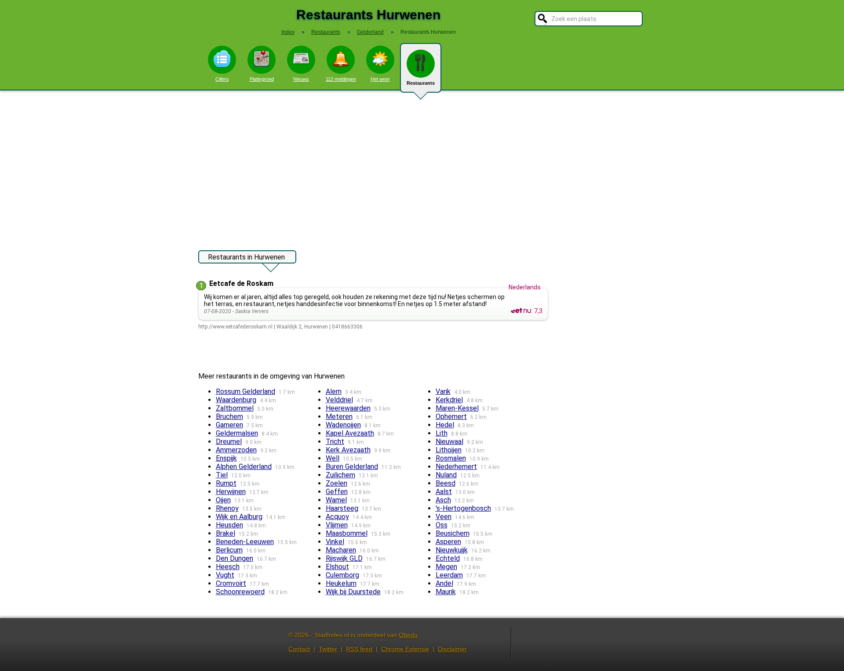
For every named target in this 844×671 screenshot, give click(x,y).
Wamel (336, 500)
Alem (334, 391)
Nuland (446, 475)
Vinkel (335, 542)
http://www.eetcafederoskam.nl (235, 327)
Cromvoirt (231, 583)
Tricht (335, 441)
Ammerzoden (236, 450)
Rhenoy (227, 508)
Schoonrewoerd (240, 592)
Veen (443, 516)
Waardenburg (236, 400)
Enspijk (226, 458)
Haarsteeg (342, 508)
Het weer (380, 79)
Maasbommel (346, 533)
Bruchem (229, 416)
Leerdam (449, 575)
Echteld (448, 558)
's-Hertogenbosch (463, 508)
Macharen (341, 550)
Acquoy (337, 516)
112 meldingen (341, 79)
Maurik (446, 592)
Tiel (222, 475)
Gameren (229, 425)
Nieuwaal (449, 441)
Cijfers (222, 79)
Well (332, 458)
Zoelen (336, 483)
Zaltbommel (235, 408)
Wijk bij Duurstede (353, 592)
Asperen (448, 542)
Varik (443, 391)
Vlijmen (337, 525)
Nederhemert (456, 466)
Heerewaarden (348, 408)
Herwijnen (231, 491)
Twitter (328, 649)
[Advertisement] (422, 166)
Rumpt (226, 483)
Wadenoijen (343, 425)
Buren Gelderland (352, 466)
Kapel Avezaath (350, 433)
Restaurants (421, 83)
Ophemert (451, 416)
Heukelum (341, 583)
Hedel (445, 425)
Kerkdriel (449, 400)
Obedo (408, 635)
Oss (441, 525)
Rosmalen (451, 458)
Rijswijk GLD (344, 558)
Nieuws (301, 79)
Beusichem (452, 533)
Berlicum (229, 550)
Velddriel (339, 400)
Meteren (339, 416)
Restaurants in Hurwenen (246, 257)
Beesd (445, 483)
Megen (446, 567)
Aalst (444, 491)
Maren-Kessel (457, 408)
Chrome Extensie (405, 649)
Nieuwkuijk (452, 550)
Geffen (337, 491)
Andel (444, 583)
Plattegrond (262, 79)
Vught (225, 575)
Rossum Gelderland (245, 391)
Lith (441, 433)
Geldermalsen (237, 433)
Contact (299, 649)
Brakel (225, 533)
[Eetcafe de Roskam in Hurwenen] (520, 310)
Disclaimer (452, 649)
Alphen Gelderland (244, 466)
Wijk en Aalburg (239, 516)
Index (288, 32)
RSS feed (359, 649)
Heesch (228, 567)
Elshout (337, 567)
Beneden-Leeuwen (245, 542)
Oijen (223, 500)
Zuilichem (340, 475)
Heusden (229, 525)
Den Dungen (234, 558)
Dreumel (229, 441)
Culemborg (342, 575)
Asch (443, 500)
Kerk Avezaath (348, 450)
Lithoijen (449, 450)
